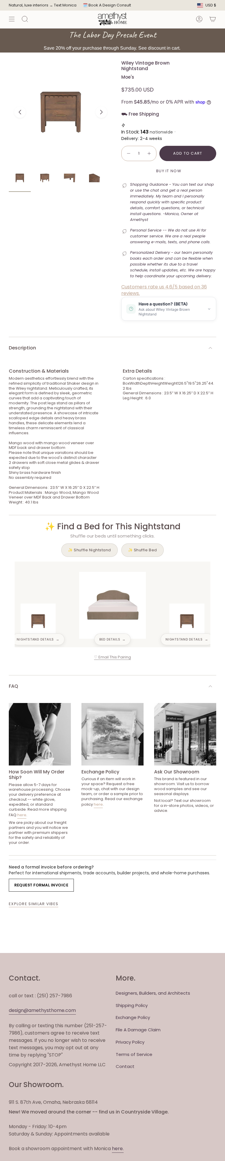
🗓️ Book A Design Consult (107, 5)
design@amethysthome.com (42, 1010)
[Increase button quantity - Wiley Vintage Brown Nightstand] (149, 153)
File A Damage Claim (138, 1030)
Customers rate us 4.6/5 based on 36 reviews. (164, 290)
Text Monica (65, 5)
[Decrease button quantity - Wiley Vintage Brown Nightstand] (128, 153)
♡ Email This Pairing (112, 657)
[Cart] (212, 19)
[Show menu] (12, 19)
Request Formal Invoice (41, 885)
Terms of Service (134, 1054)
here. (118, 1148)
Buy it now (168, 171)
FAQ (13, 686)
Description (22, 347)
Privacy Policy (130, 1042)
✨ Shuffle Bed (142, 550)
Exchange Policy (133, 1017)
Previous (20, 112)
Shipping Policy (132, 1005)
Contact (125, 1066)
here (21, 815)
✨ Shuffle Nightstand (89, 550)
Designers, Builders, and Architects (153, 993)
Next (101, 112)
